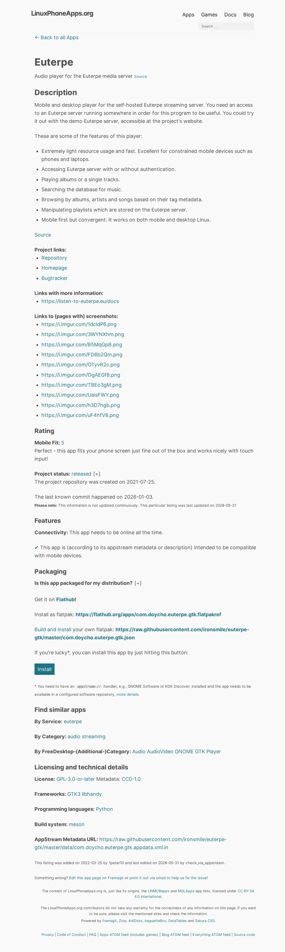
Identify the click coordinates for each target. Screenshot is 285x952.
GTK (200, 751)
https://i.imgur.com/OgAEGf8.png (80, 375)
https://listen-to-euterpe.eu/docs (80, 301)
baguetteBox (155, 921)
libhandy (92, 794)
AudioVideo (160, 751)
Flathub (65, 599)
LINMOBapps (158, 891)
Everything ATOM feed (211, 935)
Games (209, 15)
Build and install (53, 629)
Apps (188, 15)
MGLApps (186, 891)
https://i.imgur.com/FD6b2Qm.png (81, 354)
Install (44, 669)
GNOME (184, 751)
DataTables (177, 921)
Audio (139, 751)
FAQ (92, 935)
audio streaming (86, 736)
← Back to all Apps (56, 37)
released (81, 474)
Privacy (47, 935)
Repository (54, 258)
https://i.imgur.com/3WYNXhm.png (82, 334)
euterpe (73, 721)
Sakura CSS (205, 921)
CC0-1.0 (131, 779)
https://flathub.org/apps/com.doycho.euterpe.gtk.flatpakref (148, 614)
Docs (231, 15)
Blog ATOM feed (175, 935)
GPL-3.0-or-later (75, 779)
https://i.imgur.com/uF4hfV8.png (80, 415)
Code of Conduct (71, 935)
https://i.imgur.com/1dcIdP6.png (79, 324)
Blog (248, 15)
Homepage (54, 268)
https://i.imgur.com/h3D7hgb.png (80, 405)
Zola (122, 921)
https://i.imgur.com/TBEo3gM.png (81, 385)
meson (77, 824)
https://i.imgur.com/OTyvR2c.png (80, 364)
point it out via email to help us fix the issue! (168, 878)
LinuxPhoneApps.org (62, 13)
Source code (244, 935)
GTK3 (73, 794)
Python (104, 809)
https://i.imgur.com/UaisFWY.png (80, 395)
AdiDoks (135, 921)
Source (140, 76)
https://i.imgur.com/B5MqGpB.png (81, 344)
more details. (128, 694)
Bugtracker (54, 278)
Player (214, 751)
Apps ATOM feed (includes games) (129, 935)
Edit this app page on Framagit (96, 878)
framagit (109, 921)
